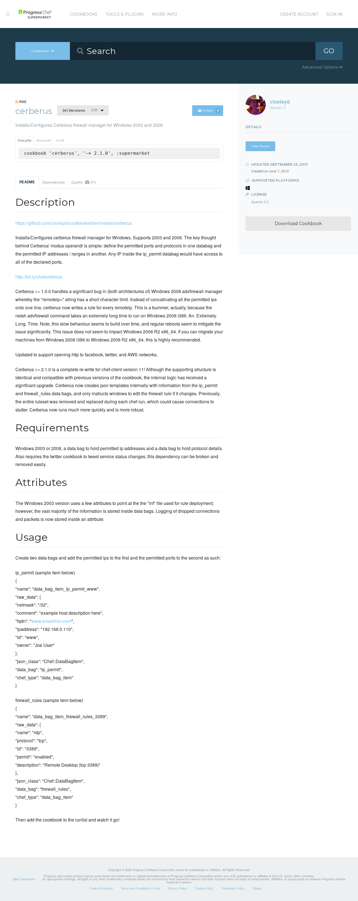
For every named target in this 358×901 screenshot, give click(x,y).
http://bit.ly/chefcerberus (38, 276)
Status (257, 888)
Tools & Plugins (125, 14)
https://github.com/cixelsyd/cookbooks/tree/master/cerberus (73, 223)
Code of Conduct (101, 888)
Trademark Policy (233, 888)
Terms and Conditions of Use (140, 888)
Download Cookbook (298, 223)
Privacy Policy (177, 888)
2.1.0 (80, 110)
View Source (260, 146)
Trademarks (27, 879)
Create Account (299, 14)
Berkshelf (44, 140)
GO (329, 51)
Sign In (334, 14)
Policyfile (24, 140)
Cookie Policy (204, 888)
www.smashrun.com (51, 621)
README (27, 181)
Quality (83, 182)
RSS (22, 101)
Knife (60, 140)
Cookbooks (83, 14)
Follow (211, 111)
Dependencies (53, 182)
